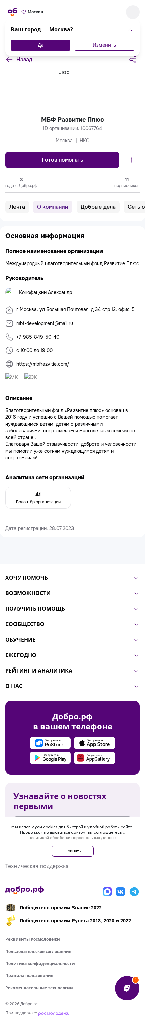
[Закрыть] (130, 29)
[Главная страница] (12, 12)
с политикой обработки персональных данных (77, 835)
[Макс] (107, 891)
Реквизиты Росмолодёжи (32, 939)
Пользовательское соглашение (38, 951)
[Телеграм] (134, 891)
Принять (73, 850)
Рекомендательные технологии (39, 988)
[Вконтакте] (120, 891)
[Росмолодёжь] (54, 1013)
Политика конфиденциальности (40, 963)
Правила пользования (29, 976)
